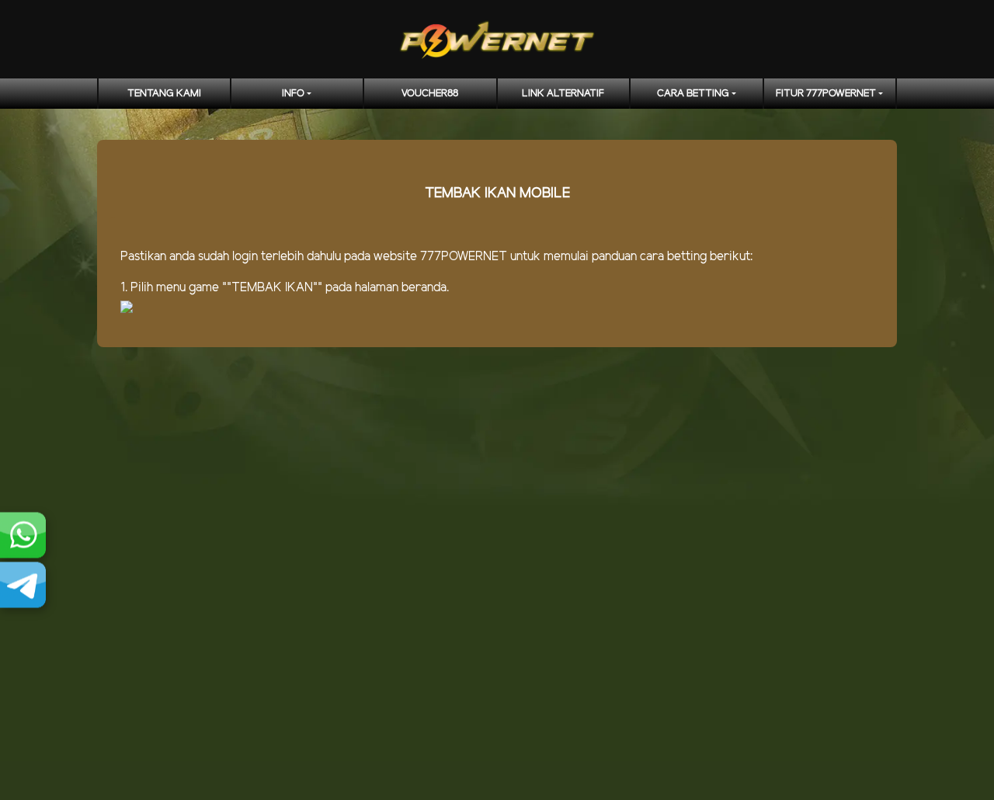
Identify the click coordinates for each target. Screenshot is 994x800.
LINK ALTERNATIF (563, 93)
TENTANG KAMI (164, 93)
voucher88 (429, 93)
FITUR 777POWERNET (826, 93)
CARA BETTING (693, 93)
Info (293, 93)
